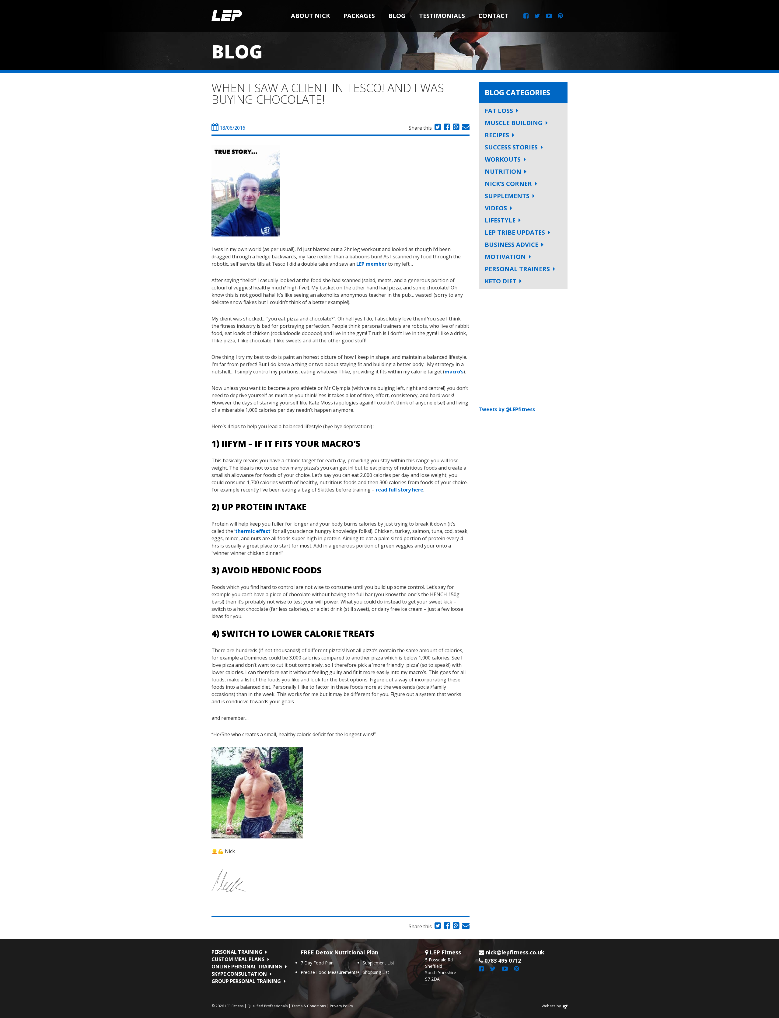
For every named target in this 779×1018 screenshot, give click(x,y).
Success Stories (511, 147)
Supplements (507, 196)
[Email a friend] (465, 127)
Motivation (505, 257)
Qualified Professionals (267, 1006)
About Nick (310, 16)
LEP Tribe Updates (515, 232)
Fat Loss (499, 111)
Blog (397, 16)
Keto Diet (500, 281)
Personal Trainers (517, 269)
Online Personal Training (246, 966)
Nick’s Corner (508, 184)
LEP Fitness (226, 16)
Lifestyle (500, 220)
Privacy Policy (341, 1006)
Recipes (497, 135)
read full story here (399, 489)
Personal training (236, 952)
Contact (493, 16)
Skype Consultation (239, 974)
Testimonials (442, 16)
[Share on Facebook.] (446, 127)
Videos (496, 208)
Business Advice (511, 244)
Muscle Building (514, 123)
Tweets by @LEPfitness (507, 409)
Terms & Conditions (309, 1006)
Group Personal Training (246, 981)
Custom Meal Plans (237, 959)
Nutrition (503, 171)
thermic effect (253, 531)
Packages (359, 16)
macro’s (454, 371)
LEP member (371, 264)
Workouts (503, 159)
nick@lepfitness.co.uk (515, 952)
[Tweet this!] (437, 127)
